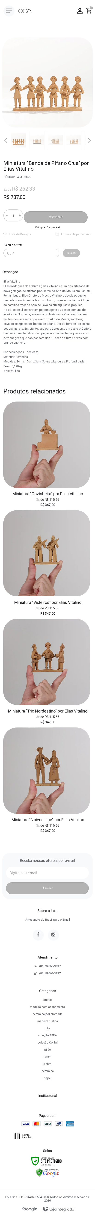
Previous (5, 140)
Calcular (71, 253)
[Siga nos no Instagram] (53, 935)
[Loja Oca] (25, 11)
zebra (47, 1064)
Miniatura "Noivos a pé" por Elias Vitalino (48, 819)
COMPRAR (56, 217)
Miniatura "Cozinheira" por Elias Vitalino (47, 493)
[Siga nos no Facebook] (38, 935)
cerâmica (48, 1071)
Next (89, 138)
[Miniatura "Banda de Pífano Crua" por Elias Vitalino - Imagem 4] (73, 140)
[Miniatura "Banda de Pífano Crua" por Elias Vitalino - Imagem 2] (37, 140)
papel (47, 1078)
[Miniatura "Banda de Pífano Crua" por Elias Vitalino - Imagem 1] (18, 140)
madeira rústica (47, 1021)
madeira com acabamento (47, 1007)
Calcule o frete (13, 245)
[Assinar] (47, 888)
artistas (48, 999)
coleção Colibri (48, 1042)
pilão (47, 1049)
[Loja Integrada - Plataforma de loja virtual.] (58, 1209)
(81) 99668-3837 (50, 966)
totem (47, 1056)
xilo (47, 1028)
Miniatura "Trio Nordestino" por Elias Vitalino (47, 711)
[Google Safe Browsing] (47, 1172)
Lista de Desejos (19, 234)
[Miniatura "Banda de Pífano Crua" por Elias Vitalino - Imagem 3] (55, 140)
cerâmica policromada (47, 1014)
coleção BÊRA (47, 1035)
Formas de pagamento (76, 234)
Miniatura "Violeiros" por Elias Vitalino (47, 602)
